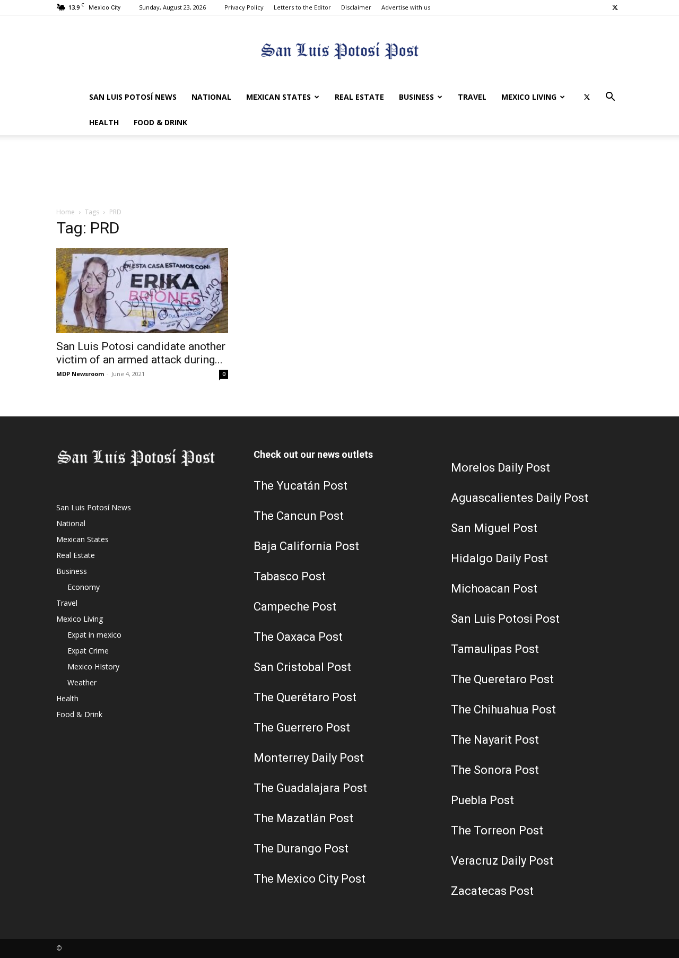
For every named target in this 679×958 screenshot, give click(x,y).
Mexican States (278, 97)
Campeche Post (295, 606)
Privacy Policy (244, 7)
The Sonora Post (495, 770)
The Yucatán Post (300, 485)
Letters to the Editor (302, 7)
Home (65, 211)
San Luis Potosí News (133, 97)
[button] (610, 98)
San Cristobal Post (302, 667)
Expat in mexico (94, 635)
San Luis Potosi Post (505, 618)
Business (416, 97)
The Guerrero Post (302, 727)
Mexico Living (528, 97)
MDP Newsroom (80, 374)
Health (104, 122)
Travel (472, 97)
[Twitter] (615, 7)
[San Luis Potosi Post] (339, 51)
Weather (82, 682)
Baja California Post (306, 546)
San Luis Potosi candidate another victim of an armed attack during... (140, 353)
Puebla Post (482, 800)
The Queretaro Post (502, 679)
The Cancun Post (299, 515)
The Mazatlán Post (303, 818)
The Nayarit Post (495, 739)
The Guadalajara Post (310, 788)
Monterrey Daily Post (309, 757)
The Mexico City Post (309, 878)
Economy (83, 587)
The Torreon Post (497, 830)
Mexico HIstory (93, 666)
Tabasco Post (290, 576)
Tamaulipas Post (495, 649)
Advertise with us (405, 7)
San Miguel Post (494, 528)
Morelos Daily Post (500, 467)
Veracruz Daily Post (502, 860)
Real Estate (359, 97)
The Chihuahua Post (503, 709)
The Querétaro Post (305, 697)
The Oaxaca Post (298, 636)
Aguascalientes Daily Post (519, 497)
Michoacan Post (494, 588)
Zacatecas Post (492, 891)
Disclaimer (356, 7)
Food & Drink (160, 122)
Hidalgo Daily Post (499, 558)
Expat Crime (88, 651)
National (211, 97)
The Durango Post (301, 848)
